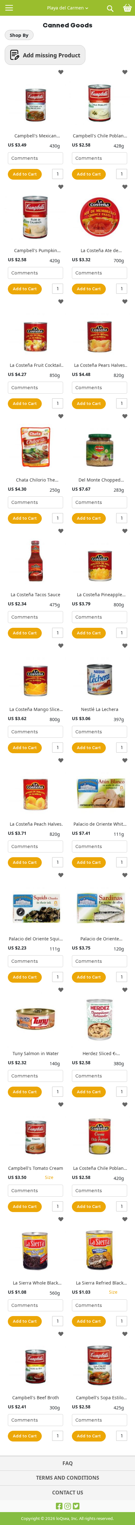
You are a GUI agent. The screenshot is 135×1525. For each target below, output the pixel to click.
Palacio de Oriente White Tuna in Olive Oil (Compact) (99, 824)
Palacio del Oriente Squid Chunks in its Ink (35, 939)
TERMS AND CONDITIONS (67, 1477)
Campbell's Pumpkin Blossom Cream (35, 250)
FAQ (67, 1463)
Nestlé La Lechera (99, 709)
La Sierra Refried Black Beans (99, 1283)
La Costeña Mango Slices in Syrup (35, 709)
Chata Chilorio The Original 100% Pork (35, 480)
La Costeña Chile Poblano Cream (99, 1168)
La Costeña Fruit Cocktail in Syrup (35, 365)
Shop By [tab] (19, 35)
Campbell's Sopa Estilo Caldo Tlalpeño (99, 1398)
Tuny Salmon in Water (36, 1053)
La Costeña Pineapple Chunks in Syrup (99, 595)
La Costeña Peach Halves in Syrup (36, 824)
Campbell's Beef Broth (35, 1398)
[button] (67, 6)
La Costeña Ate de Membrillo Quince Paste (99, 250)
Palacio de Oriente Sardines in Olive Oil (99, 939)
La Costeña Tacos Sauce (35, 595)
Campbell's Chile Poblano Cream (99, 136)
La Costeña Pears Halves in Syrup (99, 365)
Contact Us (67, 1492)
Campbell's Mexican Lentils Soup (35, 136)
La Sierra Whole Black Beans (35, 1283)
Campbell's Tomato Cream (35, 1168)
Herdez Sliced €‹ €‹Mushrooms (99, 1053)
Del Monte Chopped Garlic (99, 480)
